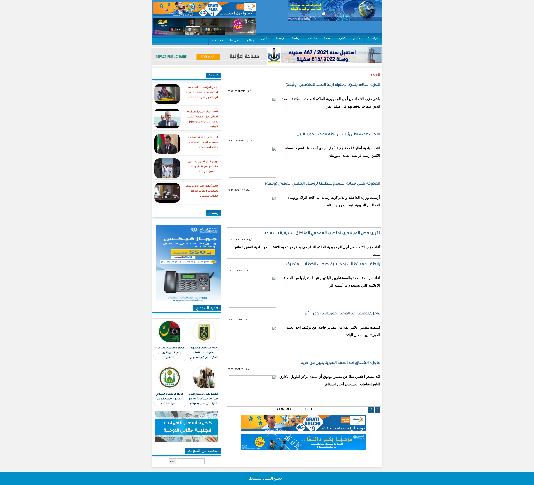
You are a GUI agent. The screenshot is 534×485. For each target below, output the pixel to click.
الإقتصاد (280, 38)
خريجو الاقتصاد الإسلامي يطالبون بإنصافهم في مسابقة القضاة (169, 399)
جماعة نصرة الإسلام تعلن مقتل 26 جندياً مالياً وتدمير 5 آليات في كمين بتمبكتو (204, 399)
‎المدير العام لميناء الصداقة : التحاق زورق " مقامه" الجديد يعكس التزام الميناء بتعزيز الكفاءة (202, 119)
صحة (327, 38)
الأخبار (357, 38)
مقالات (312, 38)
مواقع (250, 40)
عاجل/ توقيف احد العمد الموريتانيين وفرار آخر (342, 314)
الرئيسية (373, 38)
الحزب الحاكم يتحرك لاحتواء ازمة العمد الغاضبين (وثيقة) (332, 85)
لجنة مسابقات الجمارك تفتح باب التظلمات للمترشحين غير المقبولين (203, 353)
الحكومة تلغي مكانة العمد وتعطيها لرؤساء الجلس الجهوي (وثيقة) (322, 184)
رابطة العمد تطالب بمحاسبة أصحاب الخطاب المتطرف (333, 264)
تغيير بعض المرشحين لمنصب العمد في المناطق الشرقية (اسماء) (322, 233)
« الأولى (306, 409)
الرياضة (296, 38)
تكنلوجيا (341, 38)
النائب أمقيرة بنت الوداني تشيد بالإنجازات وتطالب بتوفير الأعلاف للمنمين (202, 191)
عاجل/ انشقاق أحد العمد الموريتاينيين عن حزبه (340, 363)
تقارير (264, 38)
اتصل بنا (235, 40)
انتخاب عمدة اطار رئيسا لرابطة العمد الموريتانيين (338, 135)
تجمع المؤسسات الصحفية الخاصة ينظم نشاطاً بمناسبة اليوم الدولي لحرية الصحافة (202, 92)
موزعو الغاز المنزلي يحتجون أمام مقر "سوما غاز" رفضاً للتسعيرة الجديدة (203, 167)
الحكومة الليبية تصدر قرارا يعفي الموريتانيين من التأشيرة (169, 353)
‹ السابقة (284, 409)
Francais (218, 40)
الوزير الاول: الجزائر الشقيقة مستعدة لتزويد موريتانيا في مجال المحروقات (202, 142)
